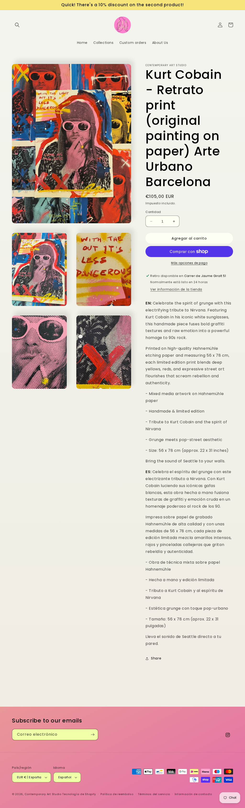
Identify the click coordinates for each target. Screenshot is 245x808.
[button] (17, 25)
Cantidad (153, 212)
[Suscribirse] (92, 734)
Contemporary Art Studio (43, 794)
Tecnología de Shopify (79, 794)
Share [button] (156, 658)
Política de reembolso (117, 794)
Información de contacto (193, 794)
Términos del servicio (154, 794)
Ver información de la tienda (176, 289)
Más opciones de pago (189, 263)
